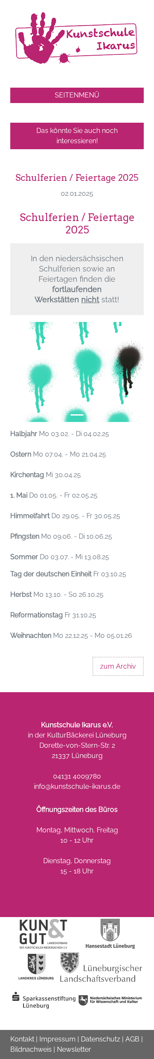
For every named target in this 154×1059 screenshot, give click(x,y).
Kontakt (22, 1039)
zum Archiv (118, 666)
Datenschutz (100, 1039)
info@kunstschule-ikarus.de (77, 786)
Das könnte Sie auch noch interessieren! (77, 136)
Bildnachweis (31, 1049)
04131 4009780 (77, 776)
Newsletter (74, 1049)
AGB (132, 1039)
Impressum (57, 1039)
